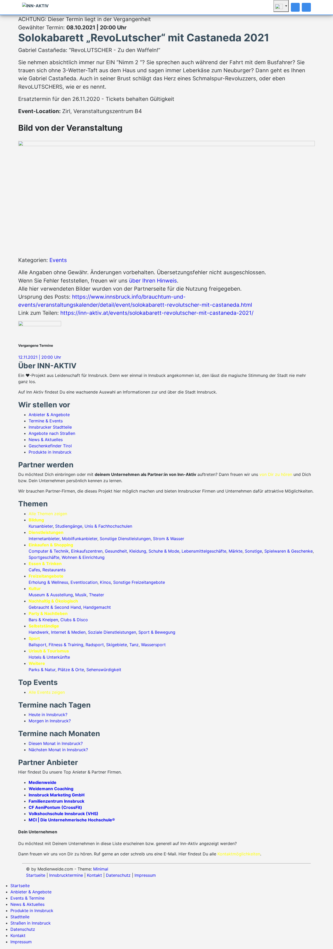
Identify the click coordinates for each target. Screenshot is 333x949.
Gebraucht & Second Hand (55, 607)
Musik (81, 594)
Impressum (145, 875)
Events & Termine (27, 898)
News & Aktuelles (46, 439)
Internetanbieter (44, 538)
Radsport (95, 644)
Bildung (36, 519)
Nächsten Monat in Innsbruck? (58, 749)
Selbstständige (44, 626)
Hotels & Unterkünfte (49, 657)
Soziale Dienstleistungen (112, 632)
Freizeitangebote (46, 576)
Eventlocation (84, 582)
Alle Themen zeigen (48, 513)
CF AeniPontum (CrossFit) (55, 807)
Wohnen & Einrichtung (83, 557)
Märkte (235, 551)
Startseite (35, 875)
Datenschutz (118, 875)
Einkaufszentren (87, 551)
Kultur (35, 588)
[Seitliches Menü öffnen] (306, 7)
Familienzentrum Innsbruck (56, 801)
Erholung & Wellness (48, 582)
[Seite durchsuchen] (295, 7)
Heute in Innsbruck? (48, 714)
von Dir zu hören (275, 474)
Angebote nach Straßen (52, 433)
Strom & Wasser (168, 538)
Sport (34, 638)
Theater (96, 594)
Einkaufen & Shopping (51, 544)
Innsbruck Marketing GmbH (57, 794)
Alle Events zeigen (47, 692)
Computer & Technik (49, 551)
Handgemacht (97, 607)
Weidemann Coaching (51, 788)
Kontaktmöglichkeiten (238, 853)
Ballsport (37, 644)
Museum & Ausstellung (51, 594)
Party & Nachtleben (48, 613)
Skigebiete (116, 644)
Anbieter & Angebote (49, 414)
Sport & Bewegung (156, 632)
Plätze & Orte (71, 669)
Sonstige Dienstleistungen (125, 538)
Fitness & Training (66, 644)
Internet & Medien (68, 632)
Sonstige (253, 551)
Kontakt (94, 875)
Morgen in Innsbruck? (50, 720)
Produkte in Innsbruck (50, 452)
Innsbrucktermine (66, 875)
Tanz (134, 644)
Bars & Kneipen (43, 619)
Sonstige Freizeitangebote (139, 582)
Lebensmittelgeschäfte (204, 551)
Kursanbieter (41, 526)
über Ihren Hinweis (153, 280)
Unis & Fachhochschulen (108, 526)
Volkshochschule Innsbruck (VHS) (63, 813)
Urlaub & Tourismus (49, 650)
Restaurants (54, 569)
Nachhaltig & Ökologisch (53, 601)
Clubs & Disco (74, 619)
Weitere (37, 663)
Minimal (100, 869)
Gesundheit (116, 551)
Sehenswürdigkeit (103, 669)
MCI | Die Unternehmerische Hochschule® (72, 819)
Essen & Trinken (45, 563)
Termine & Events (46, 420)
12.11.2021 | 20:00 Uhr (39, 357)
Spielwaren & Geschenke (288, 551)
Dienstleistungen (46, 532)
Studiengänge (68, 526)
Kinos (105, 582)
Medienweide (42, 782)
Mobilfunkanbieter (79, 538)
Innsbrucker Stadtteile (50, 427)
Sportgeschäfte (44, 557)
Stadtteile (19, 916)
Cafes (34, 569)
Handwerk (39, 632)
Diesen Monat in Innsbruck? (56, 743)
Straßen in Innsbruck (30, 923)
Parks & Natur (42, 669)
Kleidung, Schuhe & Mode (154, 551)
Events (58, 260)
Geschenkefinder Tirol (50, 445)
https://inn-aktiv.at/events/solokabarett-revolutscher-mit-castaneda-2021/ (156, 313)
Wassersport (153, 644)
